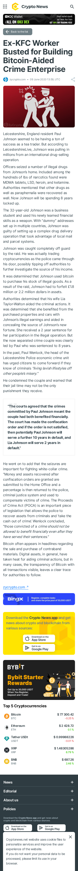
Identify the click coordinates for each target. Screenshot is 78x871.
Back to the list (19, 31)
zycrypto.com (14, 587)
